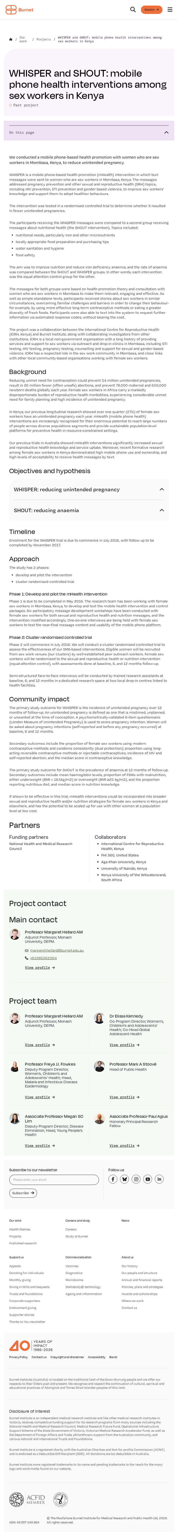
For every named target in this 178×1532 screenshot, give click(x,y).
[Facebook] (112, 1179)
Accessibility (96, 1357)
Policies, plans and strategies (142, 1287)
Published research (23, 1243)
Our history (130, 1266)
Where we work (132, 1301)
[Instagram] (136, 1179)
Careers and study (78, 1220)
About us (128, 1257)
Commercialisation (79, 1257)
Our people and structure (139, 1273)
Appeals (15, 1266)
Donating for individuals (26, 1273)
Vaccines (72, 1266)
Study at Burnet (77, 1236)
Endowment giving (22, 1308)
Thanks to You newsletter (27, 1322)
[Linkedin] (159, 1179)
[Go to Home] (11, 39)
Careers (71, 1229)
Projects (15, 1236)
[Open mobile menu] (170, 10)
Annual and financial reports (142, 1280)
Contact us (129, 1308)
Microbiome (74, 1280)
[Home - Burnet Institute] (19, 9)
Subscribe (21, 1193)
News (125, 1220)
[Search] (133, 10)
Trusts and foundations (26, 1294)
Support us (16, 1257)
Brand (113, 1357)
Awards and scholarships (140, 1294)
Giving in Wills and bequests (29, 1287)
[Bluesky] (124, 1179)
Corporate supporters (24, 1301)
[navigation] (89, 10)
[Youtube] (147, 1179)
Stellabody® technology (83, 1287)
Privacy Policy (18, 1357)
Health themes (19, 1229)
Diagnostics (74, 1273)
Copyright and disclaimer (67, 1357)
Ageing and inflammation (84, 1294)
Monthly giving (20, 1280)
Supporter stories (21, 1315)
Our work (15, 1220)
